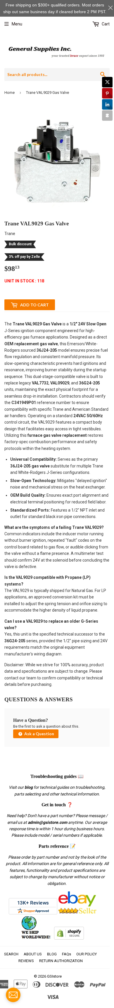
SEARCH (11, 954)
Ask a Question (38, 733)
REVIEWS (26, 961)
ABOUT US (33, 954)
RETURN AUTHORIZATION (61, 961)
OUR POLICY (86, 954)
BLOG (52, 954)
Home (9, 92)
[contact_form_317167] (13, 995)
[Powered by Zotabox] (107, 115)
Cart (105, 24)
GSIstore (54, 976)
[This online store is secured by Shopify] (69, 938)
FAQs (66, 954)
